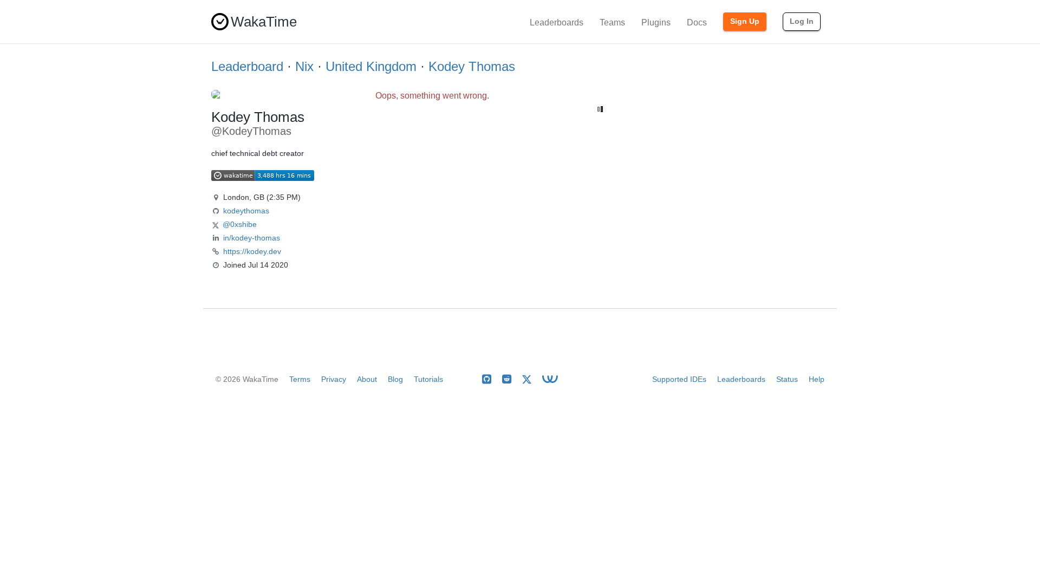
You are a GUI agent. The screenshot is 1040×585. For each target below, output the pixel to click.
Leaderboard (247, 66)
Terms (299, 379)
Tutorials (428, 379)
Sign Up (744, 21)
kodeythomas (246, 210)
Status (787, 379)
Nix (304, 66)
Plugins (656, 22)
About (367, 379)
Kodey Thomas (471, 66)
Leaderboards (556, 22)
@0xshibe (240, 224)
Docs (697, 22)
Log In (802, 21)
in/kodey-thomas (251, 237)
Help (816, 379)
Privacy (333, 379)
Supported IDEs (679, 379)
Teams (612, 22)
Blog (395, 379)
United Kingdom (371, 66)
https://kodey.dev (252, 251)
